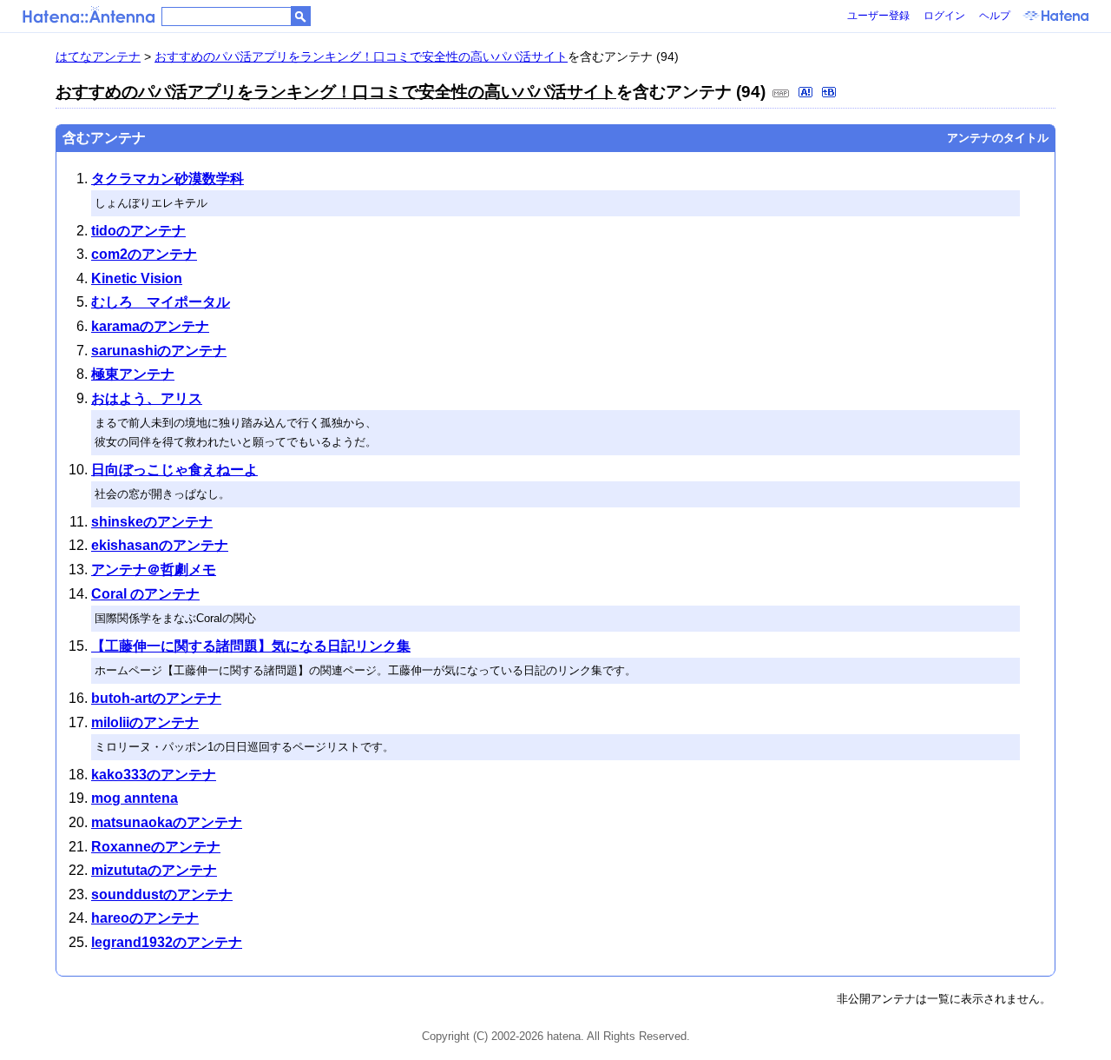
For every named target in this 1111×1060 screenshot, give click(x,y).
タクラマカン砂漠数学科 (167, 178)
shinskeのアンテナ (152, 521)
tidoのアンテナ (138, 230)
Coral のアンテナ (145, 593)
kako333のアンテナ (153, 774)
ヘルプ (994, 16)
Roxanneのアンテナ (155, 846)
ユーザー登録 (878, 16)
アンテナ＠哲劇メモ (153, 569)
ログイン (944, 16)
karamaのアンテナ (150, 326)
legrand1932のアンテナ (166, 942)
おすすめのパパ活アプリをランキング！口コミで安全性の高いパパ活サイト (361, 56)
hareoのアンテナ (145, 918)
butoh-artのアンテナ (156, 698)
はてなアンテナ (98, 56)
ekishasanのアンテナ (159, 545)
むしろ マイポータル (160, 302)
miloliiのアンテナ (145, 722)
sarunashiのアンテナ (159, 350)
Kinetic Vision (136, 278)
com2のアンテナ (144, 254)
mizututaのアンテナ (154, 870)
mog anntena (134, 798)
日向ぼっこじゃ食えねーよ (174, 469)
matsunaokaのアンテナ (166, 822)
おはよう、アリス (146, 398)
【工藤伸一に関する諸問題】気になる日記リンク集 (251, 646)
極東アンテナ (132, 374)
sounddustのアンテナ (162, 894)
